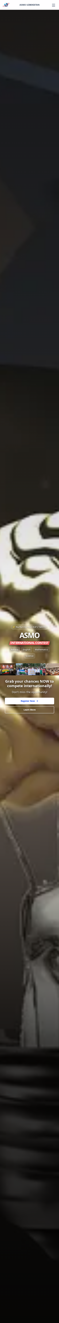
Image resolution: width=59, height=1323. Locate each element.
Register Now (28, 700)
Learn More (30, 709)
